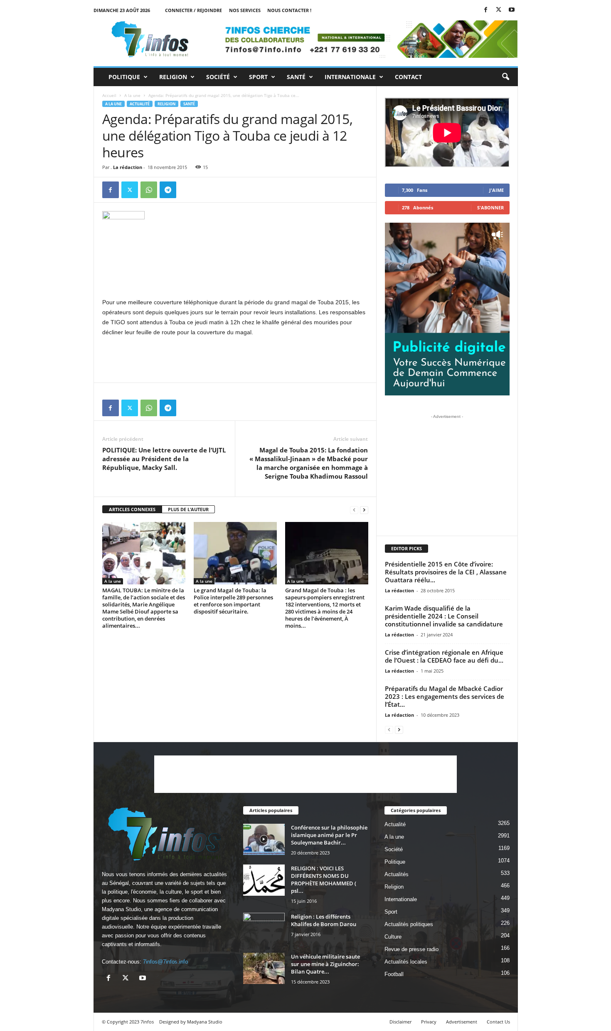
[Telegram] (168, 189)
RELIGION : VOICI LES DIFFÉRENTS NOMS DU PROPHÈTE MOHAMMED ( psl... (323, 879)
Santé (296, 77)
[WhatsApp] (148, 189)
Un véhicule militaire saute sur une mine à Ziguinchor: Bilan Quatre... (325, 964)
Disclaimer (400, 1022)
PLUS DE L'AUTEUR (188, 509)
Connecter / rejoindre (193, 10)
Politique (124, 77)
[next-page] (364, 509)
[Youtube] (512, 10)
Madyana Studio (121, 909)
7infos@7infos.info (165, 962)
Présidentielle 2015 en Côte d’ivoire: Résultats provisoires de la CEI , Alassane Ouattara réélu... (446, 572)
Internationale (350, 77)
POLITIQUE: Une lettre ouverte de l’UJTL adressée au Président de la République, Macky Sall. (164, 459)
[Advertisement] (235, 275)
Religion (173, 77)
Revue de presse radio (411, 949)
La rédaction (127, 167)
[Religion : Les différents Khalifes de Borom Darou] (264, 928)
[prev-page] (354, 509)
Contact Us (498, 1022)
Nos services (245, 10)
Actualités (396, 874)
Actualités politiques (408, 924)
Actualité (140, 104)
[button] (505, 77)
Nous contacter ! (289, 10)
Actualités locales (405, 962)
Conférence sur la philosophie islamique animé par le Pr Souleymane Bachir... (329, 835)
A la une (132, 95)
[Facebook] (486, 10)
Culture (393, 937)
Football (394, 974)
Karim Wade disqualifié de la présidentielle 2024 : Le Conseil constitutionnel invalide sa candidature (444, 616)
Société (218, 77)
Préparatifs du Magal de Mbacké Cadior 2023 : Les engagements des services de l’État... (444, 696)
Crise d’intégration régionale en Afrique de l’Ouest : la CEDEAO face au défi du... (444, 656)
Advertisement (461, 1022)
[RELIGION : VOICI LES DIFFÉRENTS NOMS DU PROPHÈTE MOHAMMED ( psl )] (264, 880)
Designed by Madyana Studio (190, 1022)
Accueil (109, 95)
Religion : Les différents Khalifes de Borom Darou (323, 920)
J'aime (496, 190)
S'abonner (490, 207)
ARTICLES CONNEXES (132, 509)
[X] (499, 10)
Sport (258, 77)
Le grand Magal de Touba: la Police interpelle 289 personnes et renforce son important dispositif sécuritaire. (233, 600)
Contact (408, 77)
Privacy (428, 1022)
